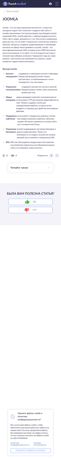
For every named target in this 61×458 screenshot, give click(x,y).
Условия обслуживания (40, 444)
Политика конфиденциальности (19, 444)
